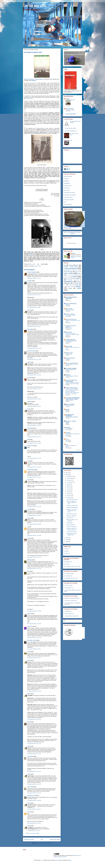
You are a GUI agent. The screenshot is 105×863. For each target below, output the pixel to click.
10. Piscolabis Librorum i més (70, 578)
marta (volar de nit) (31, 795)
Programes (68, 304)
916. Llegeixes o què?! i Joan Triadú (72, 566)
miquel (28, 538)
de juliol (69, 486)
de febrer (69, 495)
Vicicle (28, 651)
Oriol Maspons (33, 80)
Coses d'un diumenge (71, 526)
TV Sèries (72, 286)
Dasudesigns (67, 183)
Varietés (78, 286)
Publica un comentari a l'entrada (32, 833)
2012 (67, 472)
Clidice (30, 264)
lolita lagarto (30, 329)
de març (69, 493)
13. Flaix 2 (66, 551)
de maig (69, 489)
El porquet (29, 377)
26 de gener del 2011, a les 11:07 (34, 406)
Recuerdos (68, 359)
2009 (67, 539)
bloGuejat (68, 427)
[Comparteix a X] (44, 264)
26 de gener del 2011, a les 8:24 (33, 307)
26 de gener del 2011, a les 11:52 (34, 443)
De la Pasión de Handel (70, 315)
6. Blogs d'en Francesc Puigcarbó (71, 598)
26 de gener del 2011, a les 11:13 (34, 425)
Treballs (76, 284)
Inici (42, 839)
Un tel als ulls (34, 6)
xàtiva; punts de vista (71, 319)
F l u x (67, 439)
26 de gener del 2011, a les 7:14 (33, 278)
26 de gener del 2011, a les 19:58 (34, 535)
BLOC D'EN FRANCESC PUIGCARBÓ (71, 298)
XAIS (67, 299)
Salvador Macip (30, 469)
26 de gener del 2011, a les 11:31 (34, 436)
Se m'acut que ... (70, 517)
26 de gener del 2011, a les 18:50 (34, 524)
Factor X (68, 98)
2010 (67, 537)
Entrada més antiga (55, 839)
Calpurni (29, 613)
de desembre (70, 476)
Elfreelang (29, 559)
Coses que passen (70, 268)
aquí (33, 254)
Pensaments (68, 281)
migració (67, 423)
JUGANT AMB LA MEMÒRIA (72, 417)
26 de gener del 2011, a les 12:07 (34, 458)
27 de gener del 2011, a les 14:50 (34, 691)
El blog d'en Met (67, 185)
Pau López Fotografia (69, 199)
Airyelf (57, 860)
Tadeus (30, 254)
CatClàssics (66, 181)
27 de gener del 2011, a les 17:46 (34, 743)
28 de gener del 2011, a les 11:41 (34, 771)
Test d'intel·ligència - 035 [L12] (72, 376)
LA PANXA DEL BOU (70, 339)
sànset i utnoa (30, 445)
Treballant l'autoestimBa (72, 507)
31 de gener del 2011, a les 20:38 (34, 800)
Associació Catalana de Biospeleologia (71, 381)
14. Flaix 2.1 (67, 548)
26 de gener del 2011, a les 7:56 (33, 294)
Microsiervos (69, 332)
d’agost (68, 484)
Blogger (69, 860)
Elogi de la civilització (71, 515)
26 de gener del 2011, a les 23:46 (34, 637)
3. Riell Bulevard (67, 611)
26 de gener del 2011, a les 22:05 (34, 611)
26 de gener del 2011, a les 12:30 (34, 506)
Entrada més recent (29, 839)
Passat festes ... (70, 522)
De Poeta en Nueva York (72, 505)
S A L (67, 444)
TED (65, 202)
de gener (69, 497)
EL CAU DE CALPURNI (71, 368)
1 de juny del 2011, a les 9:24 (33, 830)
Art (65, 265)
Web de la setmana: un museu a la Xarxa (72, 529)
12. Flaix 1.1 (67, 553)
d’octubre (69, 480)
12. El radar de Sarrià (69, 573)
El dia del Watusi (69, 428)
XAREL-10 (68, 374)
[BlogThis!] (43, 264)
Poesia (39, 266)
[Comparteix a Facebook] (45, 264)
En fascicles (69, 271)
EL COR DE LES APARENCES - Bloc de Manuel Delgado (73, 398)
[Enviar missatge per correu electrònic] (38, 264)
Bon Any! (73, 99)
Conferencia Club (29, 98)
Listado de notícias (68, 197)
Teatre (70, 284)
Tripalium (66, 286)
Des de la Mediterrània (71, 303)
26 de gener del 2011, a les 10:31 (34, 374)
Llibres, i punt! (69, 352)
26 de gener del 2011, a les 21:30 (34, 568)
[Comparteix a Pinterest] (47, 264)
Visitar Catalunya (68, 204)
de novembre (70, 478)
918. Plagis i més (68, 561)
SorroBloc (68, 432)
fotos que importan (70, 358)
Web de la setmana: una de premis (72, 520)
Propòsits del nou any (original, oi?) (71, 534)
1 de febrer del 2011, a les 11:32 (33, 809)
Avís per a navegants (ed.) (71, 130)
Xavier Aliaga (30, 756)
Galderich (29, 401)
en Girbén (29, 280)
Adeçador (68, 410)
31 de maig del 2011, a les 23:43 (34, 823)
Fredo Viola (66, 188)
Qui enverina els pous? (72, 513)
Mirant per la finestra (69, 278)
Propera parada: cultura (71, 387)
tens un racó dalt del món (72, 363)
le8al (28, 439)
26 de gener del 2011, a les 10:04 (34, 348)
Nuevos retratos (69, 328)
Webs (79, 288)
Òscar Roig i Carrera (31, 640)
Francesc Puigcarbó (31, 272)
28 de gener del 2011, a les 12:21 (34, 784)
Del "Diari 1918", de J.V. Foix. (72, 364)
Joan (28, 461)
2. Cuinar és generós (69, 613)
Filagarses (77, 271)
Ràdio (68, 283)
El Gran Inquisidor (71, 524)
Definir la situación (69, 400)
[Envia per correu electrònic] (41, 264)
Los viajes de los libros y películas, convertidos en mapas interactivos (72, 334)
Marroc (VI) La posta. (70, 309)
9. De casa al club (68, 585)
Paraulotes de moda (73, 279)
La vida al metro (70, 275)
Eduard (28, 721)
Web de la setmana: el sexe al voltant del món (72, 502)
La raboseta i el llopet (70, 109)
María (28, 571)
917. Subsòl (66, 564)
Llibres (36, 266)
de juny (68, 487)
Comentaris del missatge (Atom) (45, 843)
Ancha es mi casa (70, 314)
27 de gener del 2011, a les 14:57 (34, 719)
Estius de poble (69, 108)
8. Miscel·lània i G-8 (68, 587)
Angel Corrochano (31, 350)
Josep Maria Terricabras (69, 192)
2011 (67, 474)
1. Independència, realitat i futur (71, 616)
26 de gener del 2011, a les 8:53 (33, 326)
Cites (77, 265)
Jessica (29, 811)
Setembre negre (69, 353)
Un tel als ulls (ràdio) (71, 113)
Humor (79, 273)
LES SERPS (68, 440)
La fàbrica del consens (72, 531)
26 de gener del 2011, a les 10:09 (34, 359)
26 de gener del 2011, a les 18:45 (34, 515)
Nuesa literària (69, 308)
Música (79, 278)
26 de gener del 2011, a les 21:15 (34, 557)
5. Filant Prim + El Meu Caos (70, 600)
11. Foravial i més (68, 575)
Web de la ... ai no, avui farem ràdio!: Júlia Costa (72, 510)
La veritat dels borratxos (72, 499)
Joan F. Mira (67, 190)
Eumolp (67, 409)
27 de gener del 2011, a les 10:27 (34, 657)
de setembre (70, 482)
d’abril (68, 491)
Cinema (71, 265)
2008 (67, 541)
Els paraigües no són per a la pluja (72, 269)
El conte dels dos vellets (70, 128)
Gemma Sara (30, 626)
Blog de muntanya (70, 404)
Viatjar (70, 288)
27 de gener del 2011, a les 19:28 (34, 753)
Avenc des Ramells (70, 405)
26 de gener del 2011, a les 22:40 (34, 623)
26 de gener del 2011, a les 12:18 (34, 467)
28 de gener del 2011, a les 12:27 (34, 792)
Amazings (66, 178)
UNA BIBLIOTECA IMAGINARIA (70, 415)
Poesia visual (69, 346)
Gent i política (69, 273)
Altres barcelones (68, 176)
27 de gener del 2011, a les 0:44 (33, 649)
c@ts (71, 140)
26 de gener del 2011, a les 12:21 (34, 477)
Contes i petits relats (71, 266)
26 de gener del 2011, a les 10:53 (34, 398)
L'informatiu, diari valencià (70, 194)
